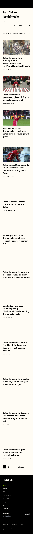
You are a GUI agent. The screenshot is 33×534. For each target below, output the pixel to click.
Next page (20, 467)
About (4, 505)
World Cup (6, 499)
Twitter (22, 524)
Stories (5, 488)
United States (7, 495)
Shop (4, 485)
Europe (5, 502)
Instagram (5, 524)
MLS (4, 492)
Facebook (14, 524)
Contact (5, 509)
